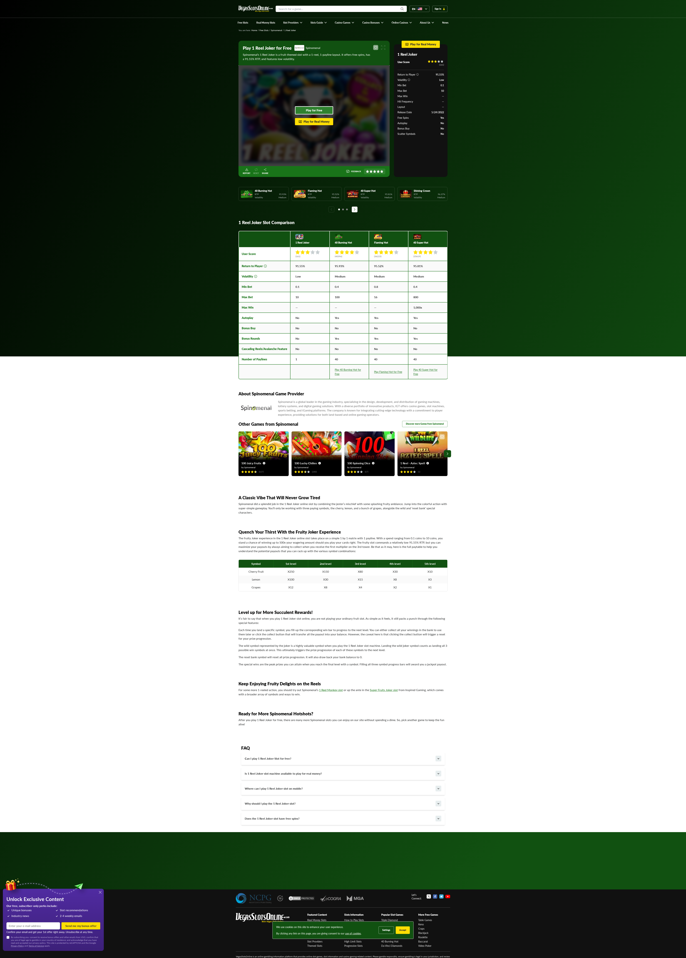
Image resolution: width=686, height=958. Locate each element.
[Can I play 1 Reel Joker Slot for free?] (438, 758)
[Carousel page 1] (339, 209)
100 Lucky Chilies (305, 463)
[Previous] (331, 209)
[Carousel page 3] (347, 209)
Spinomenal (276, 30)
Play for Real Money (317, 121)
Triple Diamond (389, 920)
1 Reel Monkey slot (331, 690)
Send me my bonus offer (80, 926)
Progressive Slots (353, 945)
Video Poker (424, 945)
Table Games (425, 920)
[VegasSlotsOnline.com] (255, 9)
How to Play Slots (354, 920)
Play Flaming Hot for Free (388, 372)
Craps (421, 928)
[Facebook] (435, 896)
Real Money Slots (316, 920)
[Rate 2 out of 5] (371, 171)
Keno (421, 924)
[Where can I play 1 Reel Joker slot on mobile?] (438, 788)
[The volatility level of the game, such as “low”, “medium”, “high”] (408, 79)
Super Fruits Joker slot (384, 690)
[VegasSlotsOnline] (262, 918)
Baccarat (423, 941)
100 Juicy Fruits (251, 463)
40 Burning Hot (389, 941)
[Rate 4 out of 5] (378, 171)
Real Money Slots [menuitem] (265, 22)
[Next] (354, 209)
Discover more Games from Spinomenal (425, 423)
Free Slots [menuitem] (243, 22)
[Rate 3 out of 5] (374, 171)
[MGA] (355, 898)
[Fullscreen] (383, 47)
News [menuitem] (445, 22)
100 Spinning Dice (358, 463)
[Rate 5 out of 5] (381, 171)
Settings (386, 930)
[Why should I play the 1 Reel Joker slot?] (438, 803)
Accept (402, 930)
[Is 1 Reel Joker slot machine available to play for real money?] (438, 773)
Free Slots (264, 30)
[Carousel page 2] (343, 209)
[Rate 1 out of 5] (367, 171)
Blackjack (423, 933)
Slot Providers (314, 941)
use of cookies (353, 933)
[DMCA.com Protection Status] (301, 898)
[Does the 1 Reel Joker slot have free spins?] (438, 818)
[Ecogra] (330, 898)
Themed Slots (314, 945)
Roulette (422, 937)
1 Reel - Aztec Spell (412, 463)
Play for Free (314, 110)
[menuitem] (293, 22)
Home (254, 30)
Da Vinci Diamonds (391, 945)
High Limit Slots (353, 941)
